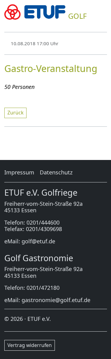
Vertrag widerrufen (29, 345)
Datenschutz (56, 172)
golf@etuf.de (38, 241)
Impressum (19, 172)
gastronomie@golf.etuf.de (56, 300)
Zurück (15, 112)
